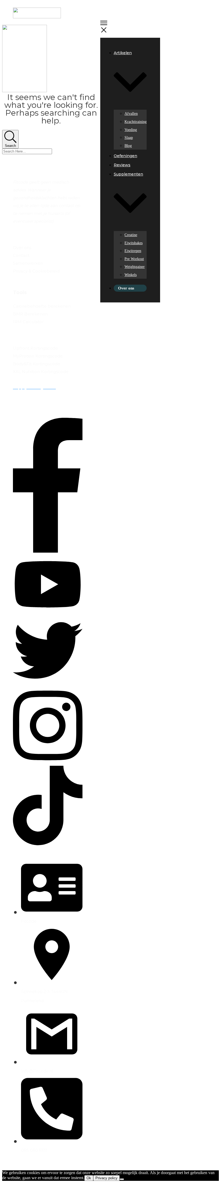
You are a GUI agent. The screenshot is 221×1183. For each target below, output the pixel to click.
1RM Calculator (28, 321)
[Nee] (122, 1179)
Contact (21, 255)
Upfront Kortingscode (35, 348)
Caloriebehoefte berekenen (42, 306)
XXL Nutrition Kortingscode (40, 371)
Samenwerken (28, 263)
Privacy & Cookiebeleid (36, 271)
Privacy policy (106, 1178)
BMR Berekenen (30, 313)
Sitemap (21, 278)
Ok (89, 1178)
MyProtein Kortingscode (38, 355)
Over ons (22, 247)
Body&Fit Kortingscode (36, 363)
